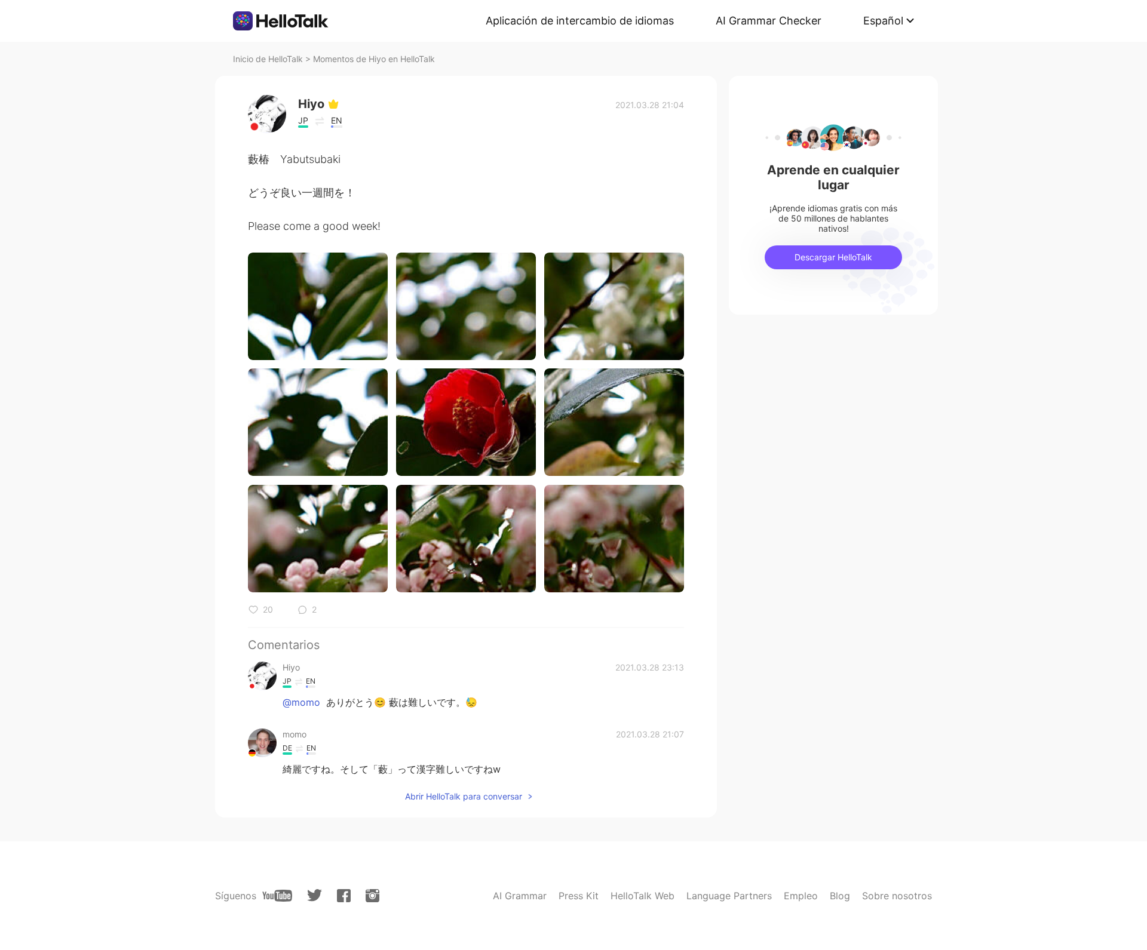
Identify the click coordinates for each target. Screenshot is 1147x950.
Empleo (801, 896)
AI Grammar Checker (768, 20)
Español (883, 20)
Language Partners (729, 896)
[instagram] (372, 895)
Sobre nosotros (897, 896)
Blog (840, 896)
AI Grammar (520, 896)
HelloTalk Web (642, 896)
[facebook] (344, 895)
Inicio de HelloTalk (268, 59)
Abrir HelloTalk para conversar (463, 796)
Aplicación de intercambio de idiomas (580, 20)
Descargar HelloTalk (833, 257)
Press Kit (579, 896)
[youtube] (277, 896)
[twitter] (314, 895)
